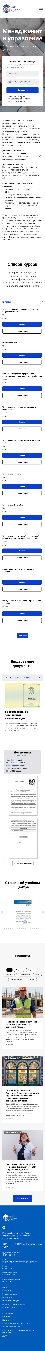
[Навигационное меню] (41, 9)
